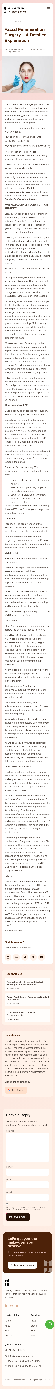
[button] (48, 7)
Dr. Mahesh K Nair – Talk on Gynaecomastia (21, 1013)
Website (10, 1192)
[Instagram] (11, 1305)
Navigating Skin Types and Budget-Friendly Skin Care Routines (25, 983)
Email (9, 1179)
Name (9, 1167)
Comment (11, 1131)
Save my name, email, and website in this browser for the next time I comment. (26, 1208)
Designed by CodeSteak (40, 1380)
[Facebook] (5, 1305)
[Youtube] (17, 1305)
